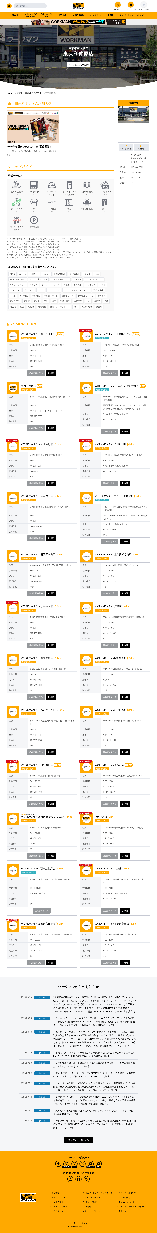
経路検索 (141, 149)
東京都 (28, 93)
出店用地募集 (91, 1202)
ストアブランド (58, 1197)
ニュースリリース (59, 1207)
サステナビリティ (93, 1211)
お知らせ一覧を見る (80, 1140)
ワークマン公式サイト (78, 6)
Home (9, 93)
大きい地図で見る (126, 149)
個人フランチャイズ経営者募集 (98, 1193)
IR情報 (88, 1207)
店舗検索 (55, 1193)
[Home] (9, 5)
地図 (52, 373)
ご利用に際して (125, 1197)
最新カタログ (57, 1211)
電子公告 (122, 1211)
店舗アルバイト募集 (94, 1197)
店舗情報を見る (36, 373)
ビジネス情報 (57, 1202)
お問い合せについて (127, 1193)
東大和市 (38, 93)
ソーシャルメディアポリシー (131, 1207)
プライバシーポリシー (128, 1202)
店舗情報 (18, 93)
